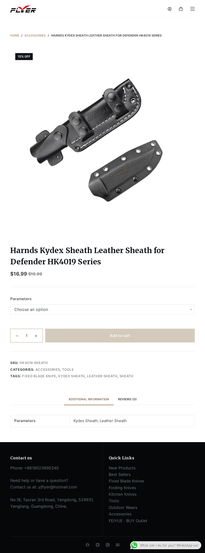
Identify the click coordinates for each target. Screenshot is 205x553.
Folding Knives (122, 487)
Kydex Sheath (71, 376)
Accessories (48, 369)
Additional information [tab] (88, 399)
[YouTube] (98, 545)
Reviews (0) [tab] (127, 399)
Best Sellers (120, 474)
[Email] (118, 545)
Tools (68, 369)
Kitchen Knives (122, 494)
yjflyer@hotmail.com (57, 486)
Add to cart (120, 335)
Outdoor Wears (123, 507)
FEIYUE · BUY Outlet (128, 520)
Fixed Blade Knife (39, 376)
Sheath (127, 376)
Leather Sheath (102, 376)
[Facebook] (88, 545)
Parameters (21, 298)
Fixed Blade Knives (126, 480)
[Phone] (108, 545)
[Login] (170, 9)
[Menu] (192, 9)
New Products (122, 467)
